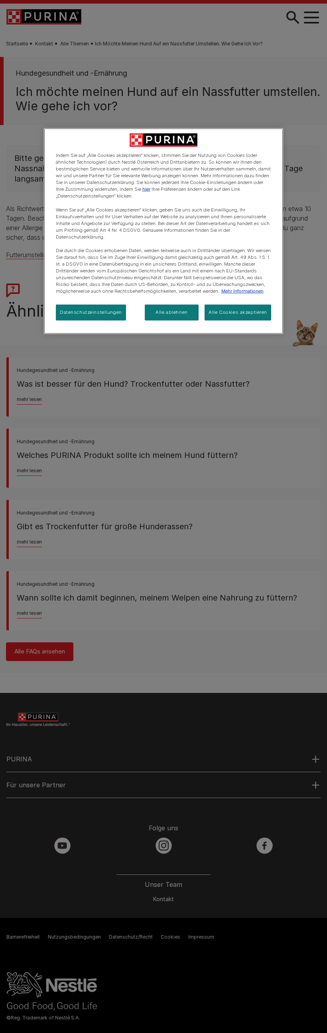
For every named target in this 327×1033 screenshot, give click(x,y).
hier (146, 189)
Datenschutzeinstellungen (91, 312)
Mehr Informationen (242, 291)
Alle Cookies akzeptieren (238, 312)
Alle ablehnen (171, 312)
